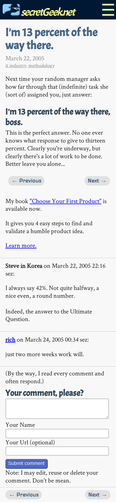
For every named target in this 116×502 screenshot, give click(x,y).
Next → (97, 180)
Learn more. (20, 245)
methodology (41, 65)
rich (10, 339)
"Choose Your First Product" (65, 201)
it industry (15, 65)
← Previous (26, 180)
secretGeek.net (47, 12)
